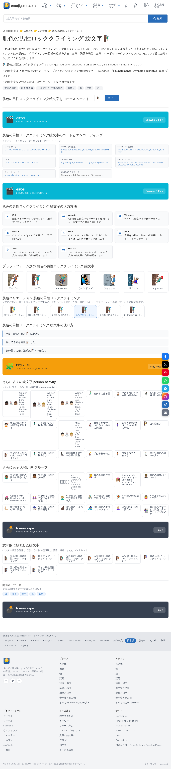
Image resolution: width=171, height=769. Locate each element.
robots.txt (163, 764)
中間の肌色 (10, 88)
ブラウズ (46, 6)
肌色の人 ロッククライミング (43, 557)
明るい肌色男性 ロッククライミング (43, 570)
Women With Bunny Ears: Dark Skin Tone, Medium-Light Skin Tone (44, 405)
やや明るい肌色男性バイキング (99, 497)
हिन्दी (163, 640)
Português (90, 640)
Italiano (60, 640)
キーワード (65, 720)
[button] (29, 149)
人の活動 (42, 31)
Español (21, 640)
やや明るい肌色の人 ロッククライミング (15, 455)
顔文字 (146, 6)
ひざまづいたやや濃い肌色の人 (127, 394)
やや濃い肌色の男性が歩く (43, 454)
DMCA (119, 735)
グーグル (8, 720)
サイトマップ (150, 764)
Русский (104, 640)
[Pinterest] (19, 681)
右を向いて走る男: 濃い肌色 (155, 394)
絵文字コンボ (66, 716)
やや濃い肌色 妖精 (127, 497)
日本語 (130, 640)
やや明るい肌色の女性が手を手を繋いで (43, 498)
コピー (112, 98)
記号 (61, 678)
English (9, 640)
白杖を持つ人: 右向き (126, 454)
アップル (8, 716)
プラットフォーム (78, 6)
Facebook (8, 725)
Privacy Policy (123, 725)
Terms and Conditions (127, 720)
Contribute (121, 716)
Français (47, 640)
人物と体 (28, 31)
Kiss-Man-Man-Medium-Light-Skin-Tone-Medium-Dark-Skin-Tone (126, 480)
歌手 (24, 594)
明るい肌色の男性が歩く (155, 454)
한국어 (141, 640)
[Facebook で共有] (165, 356)
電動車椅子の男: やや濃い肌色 (71, 454)
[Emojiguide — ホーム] (6, 661)
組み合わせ (98, 6)
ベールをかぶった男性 (155, 497)
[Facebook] (6, 681)
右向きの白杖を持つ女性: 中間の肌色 (127, 425)
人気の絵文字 (66, 735)
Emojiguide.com (10, 31)
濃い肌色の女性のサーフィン (99, 508)
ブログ (135, 6)
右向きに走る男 (99, 393)
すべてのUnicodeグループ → (74, 702)
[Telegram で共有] (165, 388)
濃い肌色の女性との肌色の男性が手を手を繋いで (155, 511)
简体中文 (118, 640)
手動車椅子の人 (99, 453)
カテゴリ (60, 6)
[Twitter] (12, 681)
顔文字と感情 (123, 688)
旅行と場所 (65, 683)
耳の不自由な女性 (99, 476)
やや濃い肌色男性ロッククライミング (15, 558)
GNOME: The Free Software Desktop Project (139, 745)
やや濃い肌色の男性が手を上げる (15, 477)
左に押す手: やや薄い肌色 (14, 508)
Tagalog (24, 645)
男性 (89, 88)
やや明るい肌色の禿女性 (127, 508)
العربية (153, 640)
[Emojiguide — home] (19, 6)
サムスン (8, 740)
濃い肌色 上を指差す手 (71, 508)
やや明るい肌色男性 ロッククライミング (71, 558)
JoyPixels (8, 745)
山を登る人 (152, 423)
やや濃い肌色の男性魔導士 (43, 508)
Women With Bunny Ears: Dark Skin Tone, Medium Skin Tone (16, 403)
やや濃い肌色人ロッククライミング (127, 558)
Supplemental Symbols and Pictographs (82, 175)
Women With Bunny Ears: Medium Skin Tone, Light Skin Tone (71, 403)
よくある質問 (159, 6)
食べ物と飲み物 (67, 697)
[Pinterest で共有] (165, 372)
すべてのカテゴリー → (127, 702)
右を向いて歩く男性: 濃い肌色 (43, 424)
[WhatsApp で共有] (165, 380)
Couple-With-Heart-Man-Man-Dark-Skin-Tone (15, 498)
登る (14, 594)
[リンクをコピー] (165, 404)
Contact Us (121, 740)
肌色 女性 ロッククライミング (155, 557)
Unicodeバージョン (69, 730)
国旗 (61, 668)
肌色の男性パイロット (155, 476)
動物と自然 (65, 693)
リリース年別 (66, 725)
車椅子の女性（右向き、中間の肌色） (99, 425)
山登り (70, 88)
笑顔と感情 (65, 688)
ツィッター (9, 735)
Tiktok (6, 749)
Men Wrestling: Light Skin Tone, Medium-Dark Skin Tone (70, 482)
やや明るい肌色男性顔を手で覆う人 (71, 498)
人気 (126, 6)
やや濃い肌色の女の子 (43, 476)
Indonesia (10, 645)
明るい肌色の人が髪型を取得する (15, 425)
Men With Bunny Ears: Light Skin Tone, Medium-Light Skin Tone (72, 435)
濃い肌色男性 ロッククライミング (15, 570)
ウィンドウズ (10, 730)
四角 (41, 594)
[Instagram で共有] (165, 396)
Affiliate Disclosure (125, 730)
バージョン (114, 6)
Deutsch (34, 640)
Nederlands (74, 640)
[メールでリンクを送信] (165, 412)
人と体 (62, 663)
